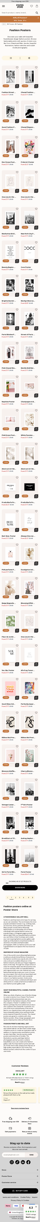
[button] (30, 1212)
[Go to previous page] (8, 898)
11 (28, 898)
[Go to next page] (33, 898)
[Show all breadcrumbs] (4, 24)
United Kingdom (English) (20, 1212)
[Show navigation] (3, 6)
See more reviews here (20, 1108)
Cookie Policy (25, 1197)
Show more (20, 888)
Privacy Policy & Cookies (20, 1200)
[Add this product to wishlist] (17, 67)
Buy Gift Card (22, 1191)
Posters (12, 24)
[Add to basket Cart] (17, 86)
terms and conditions (11, 1197)
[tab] (31, 6)
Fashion (20, 24)
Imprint (34, 1197)
